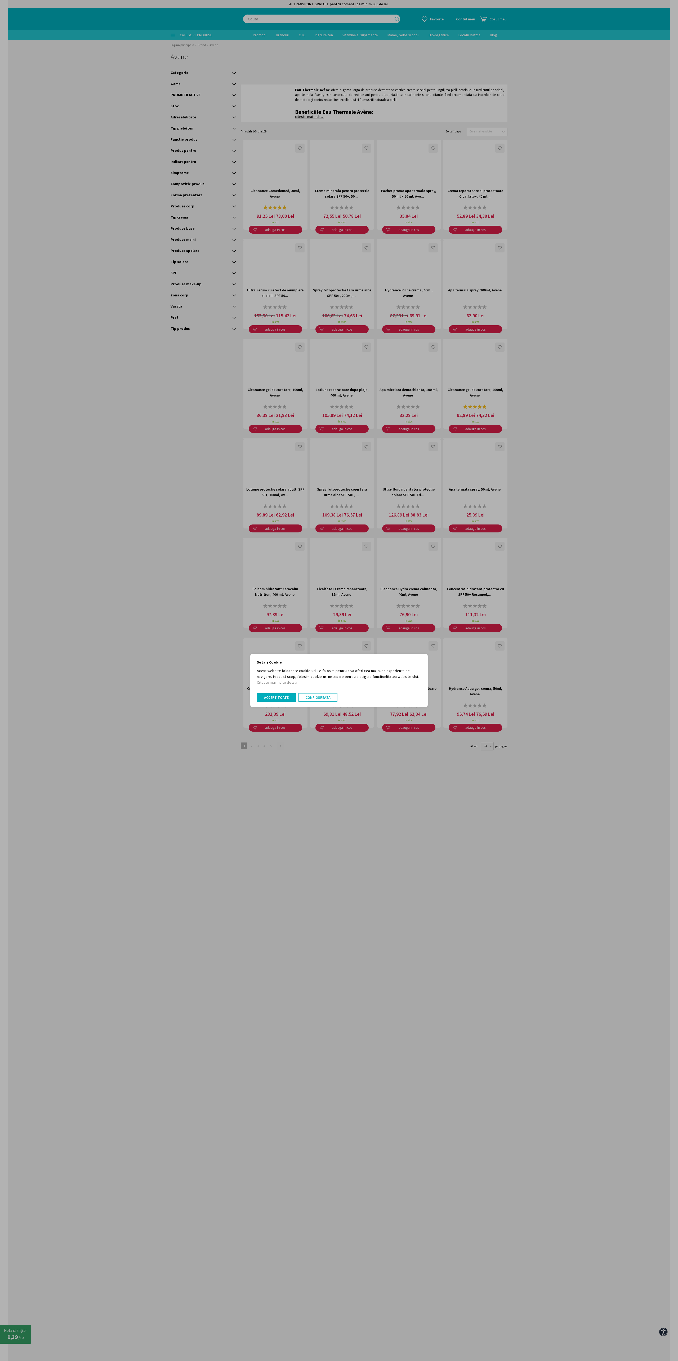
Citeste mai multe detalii (277, 682)
